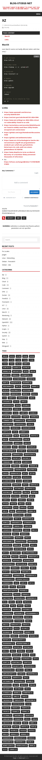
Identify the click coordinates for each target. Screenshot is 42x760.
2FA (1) (5, 356)
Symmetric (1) (27, 693)
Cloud (4, 281)
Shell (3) (28, 670)
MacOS (7, 36)
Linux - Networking (8, 258)
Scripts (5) (27, 662)
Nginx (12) (32, 564)
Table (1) (16, 696)
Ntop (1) (6, 572)
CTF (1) (15, 432)
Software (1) (7, 681)
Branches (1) (15, 394)
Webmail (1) (24, 734)
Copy (36, 56)
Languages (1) (16, 522)
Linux (4, 309)
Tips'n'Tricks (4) (18, 704)
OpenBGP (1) (7, 575)
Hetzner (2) (19, 488)
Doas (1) (22, 447)
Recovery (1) (18, 632)
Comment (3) (7, 420)
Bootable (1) (15, 390)
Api (3, 275)
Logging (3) (17, 530)
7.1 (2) (11, 360)
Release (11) (34, 636)
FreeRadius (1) (8, 470)
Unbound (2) (7, 719)
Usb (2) (34, 719)
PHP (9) (19, 602)
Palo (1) (17, 594)
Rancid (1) (26, 625)
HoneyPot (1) (30, 488)
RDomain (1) (7, 632)
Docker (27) (31, 447)
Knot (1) (17, 519)
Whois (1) (31, 738)
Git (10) (32, 473)
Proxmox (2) (18, 617)
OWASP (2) (21, 587)
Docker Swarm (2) (9, 451)
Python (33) (19, 621)
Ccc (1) (16, 402)
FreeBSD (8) (33, 466)
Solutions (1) (19, 681)
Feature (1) (26, 458)
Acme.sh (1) (6, 367)
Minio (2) (17, 545)
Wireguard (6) (8, 742)
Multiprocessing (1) (29, 553)
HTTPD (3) (6, 496)
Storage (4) (7, 693)
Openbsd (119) (18, 575)
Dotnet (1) (21, 451)
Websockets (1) (20, 738)
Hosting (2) (7, 492)
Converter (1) (20, 424)
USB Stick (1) (7, 723)
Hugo (14, 758)
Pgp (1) (11, 602)
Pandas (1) (25, 594)
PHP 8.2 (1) (27, 602)
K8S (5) (12, 511)
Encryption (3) (30, 454)
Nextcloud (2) (21, 564)
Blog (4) (5, 390)
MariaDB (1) (25, 534)
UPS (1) (27, 719)
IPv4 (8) (5, 504)
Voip (3, 339)
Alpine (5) (26, 367)
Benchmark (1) (8, 386)
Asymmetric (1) (26, 375)
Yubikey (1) (13, 749)
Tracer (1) (15, 708)
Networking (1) (8, 564)
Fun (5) (5, 473)
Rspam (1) (21, 651)
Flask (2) (17, 462)
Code (4, 285)
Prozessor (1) (7, 621)
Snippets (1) (17, 677)
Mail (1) (15, 534)
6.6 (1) (12, 356)
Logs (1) (26, 530)
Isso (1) (21, 504)
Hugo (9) (24, 496)
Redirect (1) (29, 632)
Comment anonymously (31, 197)
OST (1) (31, 583)
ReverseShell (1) (8, 643)
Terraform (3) (30, 700)
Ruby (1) (29, 651)
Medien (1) (19, 538)
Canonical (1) (22, 398)
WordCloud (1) (22, 745)
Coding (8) (34, 417)
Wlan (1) (30, 742)
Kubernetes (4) (28, 519)
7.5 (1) (5, 364)
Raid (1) (28, 621)
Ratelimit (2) (7, 628)
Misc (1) (33, 545)
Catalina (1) (7, 402)
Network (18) (28, 560)
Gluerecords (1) (8, 481)
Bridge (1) (26, 394)
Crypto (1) (6, 432)
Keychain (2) (7, 515)
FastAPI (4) (16, 458)
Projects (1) (7, 617)
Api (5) (26, 371)
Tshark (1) (15, 711)
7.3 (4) (25, 360)
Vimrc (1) (33, 723)
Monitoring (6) (20, 549)
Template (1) (18, 700)
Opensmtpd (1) (31, 575)
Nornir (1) (15, 568)
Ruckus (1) (6, 655)
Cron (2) (6, 428)
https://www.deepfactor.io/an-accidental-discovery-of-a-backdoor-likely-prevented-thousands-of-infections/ (20, 154)
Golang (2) (27, 481)
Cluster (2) (16, 417)
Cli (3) (16, 413)
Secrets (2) (6, 666)
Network (5, 319)
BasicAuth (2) (15, 383)
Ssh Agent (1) (7, 689)
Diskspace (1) (7, 443)
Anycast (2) (17, 371)
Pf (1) (5, 602)
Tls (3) (28, 704)
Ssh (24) (32, 685)
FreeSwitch (5, 302)
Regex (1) (14, 636)
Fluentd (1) (27, 462)
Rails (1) (5, 625)
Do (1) (15, 447)
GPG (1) (25, 485)
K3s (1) (5, 511)
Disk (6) (26, 439)
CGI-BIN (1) (26, 405)
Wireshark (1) (20, 742)
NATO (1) (23, 557)
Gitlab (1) (17, 477)
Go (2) (19, 481)
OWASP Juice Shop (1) (10, 590)
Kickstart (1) (7, 519)
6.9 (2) (32, 356)
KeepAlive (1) (21, 511)
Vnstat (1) (24, 727)
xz (24, 218)
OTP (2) (12, 587)
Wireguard (5, 346)
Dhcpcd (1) (34, 436)
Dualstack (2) (32, 451)
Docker (4, 295)
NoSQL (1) (25, 568)
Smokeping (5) (32, 674)
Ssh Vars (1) (19, 689)
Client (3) (23, 413)
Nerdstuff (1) (33, 557)
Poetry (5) (6, 609)
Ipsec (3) (30, 500)
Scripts (4, 329)
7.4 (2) (31, 360)
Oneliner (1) (26, 572)
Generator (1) (15, 473)
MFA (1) (27, 538)
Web (3, 343)
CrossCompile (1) (28, 428)
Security (6, 27)
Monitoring (5, 315)
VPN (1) (5, 730)
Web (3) (5, 734)
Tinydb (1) (6, 704)
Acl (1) (18, 364)
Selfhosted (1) (30, 666)
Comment (5, 288)
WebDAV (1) (14, 734)
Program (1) (19, 613)
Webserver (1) (7, 738)
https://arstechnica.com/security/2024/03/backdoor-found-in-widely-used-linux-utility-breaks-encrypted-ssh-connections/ (22, 127)
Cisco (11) (26, 409)
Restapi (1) (6, 640)
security (10, 218)
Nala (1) (15, 557)
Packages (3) (7, 594)
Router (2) (17, 647)
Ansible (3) (6, 371)
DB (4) (16, 436)
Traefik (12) (25, 708)
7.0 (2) (5, 360)
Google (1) (6, 485)
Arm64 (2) (15, 375)
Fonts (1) (6, 466)
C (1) (4, 398)
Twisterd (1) (18, 715)
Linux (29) (28, 526)
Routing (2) (28, 647)
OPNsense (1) (7, 583)
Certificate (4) (8, 405)
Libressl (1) (18, 526)
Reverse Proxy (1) (19, 640)
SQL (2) (16, 685)
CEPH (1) (24, 402)
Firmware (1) (7, 462)
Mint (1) (25, 545)
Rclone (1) (25, 628)
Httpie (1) (15, 496)
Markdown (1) (8, 538)
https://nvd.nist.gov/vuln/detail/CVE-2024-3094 (21, 117)
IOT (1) (14, 500)
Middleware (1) (8, 541)
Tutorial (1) (7, 715)
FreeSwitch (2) (20, 470)
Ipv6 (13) (13, 504)
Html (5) (26, 492)
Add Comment (34, 192)
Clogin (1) (33, 413)
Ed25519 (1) (6, 454)
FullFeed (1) (32, 470)
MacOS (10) (6, 534)
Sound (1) (30, 681)
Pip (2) (13, 606)
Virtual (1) (6, 727)
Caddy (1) (12, 398)
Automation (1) (19, 379)
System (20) (7, 696)
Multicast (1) (15, 553)
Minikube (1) (7, 545)
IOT (3, 305)
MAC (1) (34, 530)
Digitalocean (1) (15, 439)
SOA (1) (26, 677)
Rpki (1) (5, 651)
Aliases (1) (16, 367)
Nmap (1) (6, 568)
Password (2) (19, 598)
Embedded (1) (17, 454)
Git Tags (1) (7, 477)
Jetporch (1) (7, 507)
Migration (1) (20, 541)
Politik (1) (16, 609)
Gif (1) (25, 473)
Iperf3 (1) (22, 500)
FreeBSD (5, 298)
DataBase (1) (7, 436)
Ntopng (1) (15, 572)
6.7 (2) (18, 356)
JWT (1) (30, 507)
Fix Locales (5, 251)
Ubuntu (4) (29, 715)
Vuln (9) (23, 730)
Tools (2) (6, 708)
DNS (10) (27, 443)
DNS (3, 292)
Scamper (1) (7, 659)
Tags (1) (24, 696)
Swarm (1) (17, 693)
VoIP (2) (33, 727)
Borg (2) (6, 394)
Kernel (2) (31, 511)
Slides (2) (21, 674)
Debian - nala (6, 265)
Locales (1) (6, 530)
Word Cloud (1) (8, 745)
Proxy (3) (28, 617)
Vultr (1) (32, 730)
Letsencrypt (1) (29, 522)
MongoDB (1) (7, 549)
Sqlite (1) (24, 685)
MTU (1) (5, 553)
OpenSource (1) (8, 579)
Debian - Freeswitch (8, 261)
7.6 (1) (11, 364)
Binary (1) (35, 386)
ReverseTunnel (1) (23, 643)
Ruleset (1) (16, 655)
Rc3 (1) (16, 628)
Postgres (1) (27, 609)
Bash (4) (5, 383)
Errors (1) (6, 458)
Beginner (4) (27, 383)
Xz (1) (5, 749)
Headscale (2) (7, 488)
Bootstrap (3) (27, 390)
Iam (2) (32, 496)
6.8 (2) (25, 356)
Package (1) (23, 590)
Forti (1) (24, 466)
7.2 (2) (18, 360)
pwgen (4, 255)
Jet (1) (28, 504)
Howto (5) (17, 492)
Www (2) (32, 745)
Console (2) (31, 420)
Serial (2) (20, 670)
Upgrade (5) (18, 719)
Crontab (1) (16, 428)
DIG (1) (5, 439)
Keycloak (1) (18, 515)
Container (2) (7, 424)
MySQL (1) (6, 557)
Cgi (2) (18, 405)
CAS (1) (32, 398)
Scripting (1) (16, 662)
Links (7, 40)
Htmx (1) (34, 492)
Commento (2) (19, 420)
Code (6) (25, 417)
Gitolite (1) (27, 477)
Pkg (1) (27, 606)
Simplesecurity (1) (9, 674)
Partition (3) (7, 598)
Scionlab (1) (26, 659)
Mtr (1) (30, 549)
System (4, 336)
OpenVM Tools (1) (22, 579)
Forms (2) (15, 466)
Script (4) (6, 662)
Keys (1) (27, 515)
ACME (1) (26, 364)
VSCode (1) (13, 730)
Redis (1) (6, 636)
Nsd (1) (33, 568)
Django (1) (18, 443)
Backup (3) (31, 379)
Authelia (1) (7, 379)
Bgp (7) (18, 386)
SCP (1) (36, 659)
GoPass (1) (16, 485)
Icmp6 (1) (6, 500)
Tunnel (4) (25, 711)
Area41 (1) (6, 375)
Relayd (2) (23, 636)
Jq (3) (16, 507)
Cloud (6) (6, 417)
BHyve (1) (26, 386)
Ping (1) (5, 606)
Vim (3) (25, 723)
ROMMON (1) (7, 647)
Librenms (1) (7, 526)
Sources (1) (7, 685)
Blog (3, 278)
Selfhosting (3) (8, 670)
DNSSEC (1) (6, 447)
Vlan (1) (15, 727)
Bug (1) (34, 394)
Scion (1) (17, 659)
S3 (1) (32, 655)
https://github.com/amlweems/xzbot (18, 138)
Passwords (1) (31, 598)
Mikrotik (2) (32, 541)
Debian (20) (24, 436)
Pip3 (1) (20, 606)
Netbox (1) (6, 560)
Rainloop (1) (15, 625)
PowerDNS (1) (7, 613)
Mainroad (22, 758)
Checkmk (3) (7, 409)
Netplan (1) (17, 560)
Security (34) (17, 666)
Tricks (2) (6, 711)
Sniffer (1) (6, 677)
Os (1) (16, 583)
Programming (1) (32, 613)
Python (4, 326)
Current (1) (24, 432)
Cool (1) (30, 424)
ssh (18, 218)
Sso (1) (27, 689)
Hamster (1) (34, 485)
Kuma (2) (6, 522)
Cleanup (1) (7, 413)
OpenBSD (5, 322)
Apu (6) (32, 371)
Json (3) (22, 507)
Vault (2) (17, 723)
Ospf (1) (23, 583)
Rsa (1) (13, 651)
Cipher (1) (17, 409)
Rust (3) (25, 655)
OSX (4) (5, 587)
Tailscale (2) (7, 700)
